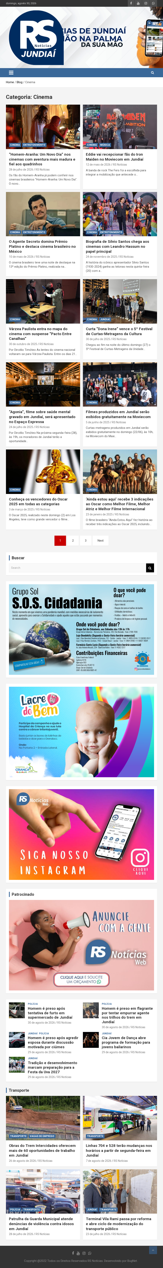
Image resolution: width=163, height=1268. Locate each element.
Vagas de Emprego (42, 1136)
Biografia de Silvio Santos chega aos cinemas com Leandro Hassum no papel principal (117, 246)
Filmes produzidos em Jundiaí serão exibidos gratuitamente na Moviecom (118, 414)
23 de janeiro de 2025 (99, 514)
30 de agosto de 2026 (41, 1022)
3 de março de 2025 (21, 509)
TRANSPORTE (18, 1136)
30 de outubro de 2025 (23, 344)
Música (105, 145)
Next (101, 540)
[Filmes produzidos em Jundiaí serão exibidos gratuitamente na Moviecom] (120, 384)
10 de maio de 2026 (21, 256)
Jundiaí (105, 319)
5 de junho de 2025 (98, 422)
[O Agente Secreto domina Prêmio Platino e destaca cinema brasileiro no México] (43, 214)
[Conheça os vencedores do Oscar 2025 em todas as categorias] (43, 471)
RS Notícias (43, 169)
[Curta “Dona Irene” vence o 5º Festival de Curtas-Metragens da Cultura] (120, 301)
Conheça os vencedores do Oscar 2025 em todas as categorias (38, 501)
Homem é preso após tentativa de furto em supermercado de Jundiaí (50, 1013)
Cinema (15, 145)
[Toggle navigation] (11, 72)
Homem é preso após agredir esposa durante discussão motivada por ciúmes (53, 1042)
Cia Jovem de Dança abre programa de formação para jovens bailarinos (126, 1042)
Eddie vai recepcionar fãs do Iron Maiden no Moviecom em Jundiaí (114, 157)
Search (150, 567)
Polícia (33, 1004)
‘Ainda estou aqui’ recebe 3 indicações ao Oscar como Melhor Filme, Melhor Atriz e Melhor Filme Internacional (119, 504)
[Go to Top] (153, 1250)
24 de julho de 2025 (21, 427)
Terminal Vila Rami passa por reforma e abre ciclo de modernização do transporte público (118, 1224)
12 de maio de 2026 (98, 164)
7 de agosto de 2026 (98, 1160)
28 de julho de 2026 (21, 169)
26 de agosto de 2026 (22, 1160)
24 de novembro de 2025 (101, 256)
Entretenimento (34, 145)
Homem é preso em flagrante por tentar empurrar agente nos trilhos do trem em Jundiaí (127, 1015)
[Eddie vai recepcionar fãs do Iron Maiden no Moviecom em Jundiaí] (120, 127)
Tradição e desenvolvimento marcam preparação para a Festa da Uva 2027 (52, 1067)
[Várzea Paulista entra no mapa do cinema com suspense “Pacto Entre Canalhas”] (43, 301)
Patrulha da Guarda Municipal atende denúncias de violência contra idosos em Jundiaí (41, 1224)
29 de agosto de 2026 (41, 1052)
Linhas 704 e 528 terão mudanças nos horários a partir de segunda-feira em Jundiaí (119, 1150)
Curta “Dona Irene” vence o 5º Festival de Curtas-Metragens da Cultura (119, 331)
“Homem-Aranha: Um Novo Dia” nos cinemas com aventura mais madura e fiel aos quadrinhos (42, 159)
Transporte (19, 1090)
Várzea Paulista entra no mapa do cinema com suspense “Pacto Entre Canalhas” (40, 334)
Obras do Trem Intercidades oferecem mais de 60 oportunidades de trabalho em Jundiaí (42, 1150)
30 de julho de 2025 (98, 339)
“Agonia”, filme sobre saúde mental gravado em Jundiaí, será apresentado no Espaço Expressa (42, 417)
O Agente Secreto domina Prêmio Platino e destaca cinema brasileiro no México (42, 246)
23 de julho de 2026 (98, 1234)
